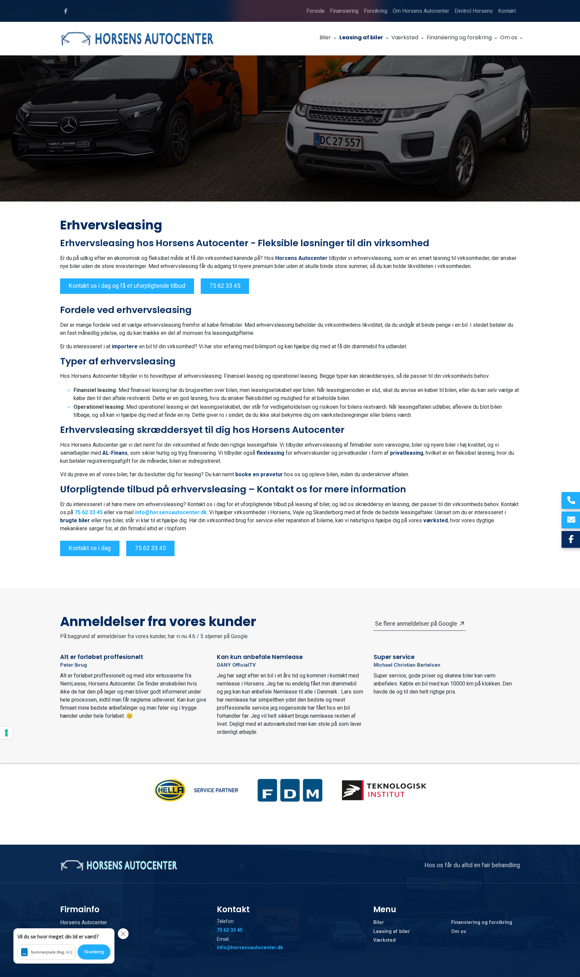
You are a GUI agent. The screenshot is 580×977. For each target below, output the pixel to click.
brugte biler (75, 520)
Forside (315, 11)
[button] (63, 946)
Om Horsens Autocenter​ (421, 11)
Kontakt (507, 11)
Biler (378, 922)
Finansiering (344, 11)
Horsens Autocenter (301, 258)
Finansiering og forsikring (481, 922)
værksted (435, 520)
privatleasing (406, 453)
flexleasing (270, 453)
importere (125, 346)
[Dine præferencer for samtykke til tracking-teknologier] (6, 732)
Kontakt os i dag (90, 548)
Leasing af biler (391, 931)
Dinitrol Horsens (473, 11)
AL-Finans (115, 453)
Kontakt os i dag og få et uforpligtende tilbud (127, 285)
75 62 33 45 (224, 285)
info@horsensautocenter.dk (171, 512)
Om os (458, 931)
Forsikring (375, 11)
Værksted (384, 940)
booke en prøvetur (259, 474)
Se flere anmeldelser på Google (416, 623)
